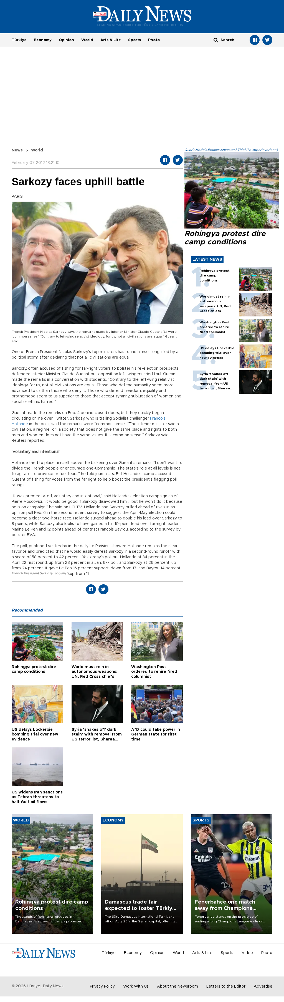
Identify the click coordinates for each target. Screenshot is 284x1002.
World (87, 40)
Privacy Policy (102, 986)
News (17, 150)
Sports (134, 40)
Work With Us (136, 986)
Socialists (61, 573)
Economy (43, 40)
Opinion (66, 40)
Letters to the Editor (225, 986)
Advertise (263, 986)
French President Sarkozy (32, 573)
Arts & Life (110, 40)
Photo (154, 40)
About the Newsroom (177, 986)
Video (247, 953)
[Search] (216, 39)
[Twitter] (267, 40)
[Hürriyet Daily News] (142, 16)
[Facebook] (255, 40)
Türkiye (19, 40)
